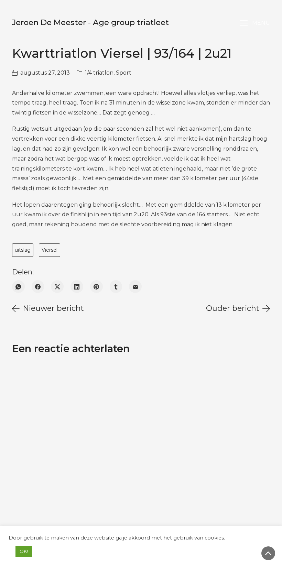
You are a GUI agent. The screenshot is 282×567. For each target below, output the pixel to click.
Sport (123, 72)
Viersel (49, 250)
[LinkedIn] (76, 286)
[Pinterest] (96, 286)
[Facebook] (38, 286)
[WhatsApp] (18, 286)
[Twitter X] (57, 286)
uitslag (23, 250)
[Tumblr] (116, 286)
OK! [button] (24, 551)
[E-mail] (135, 286)
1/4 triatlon (99, 72)
